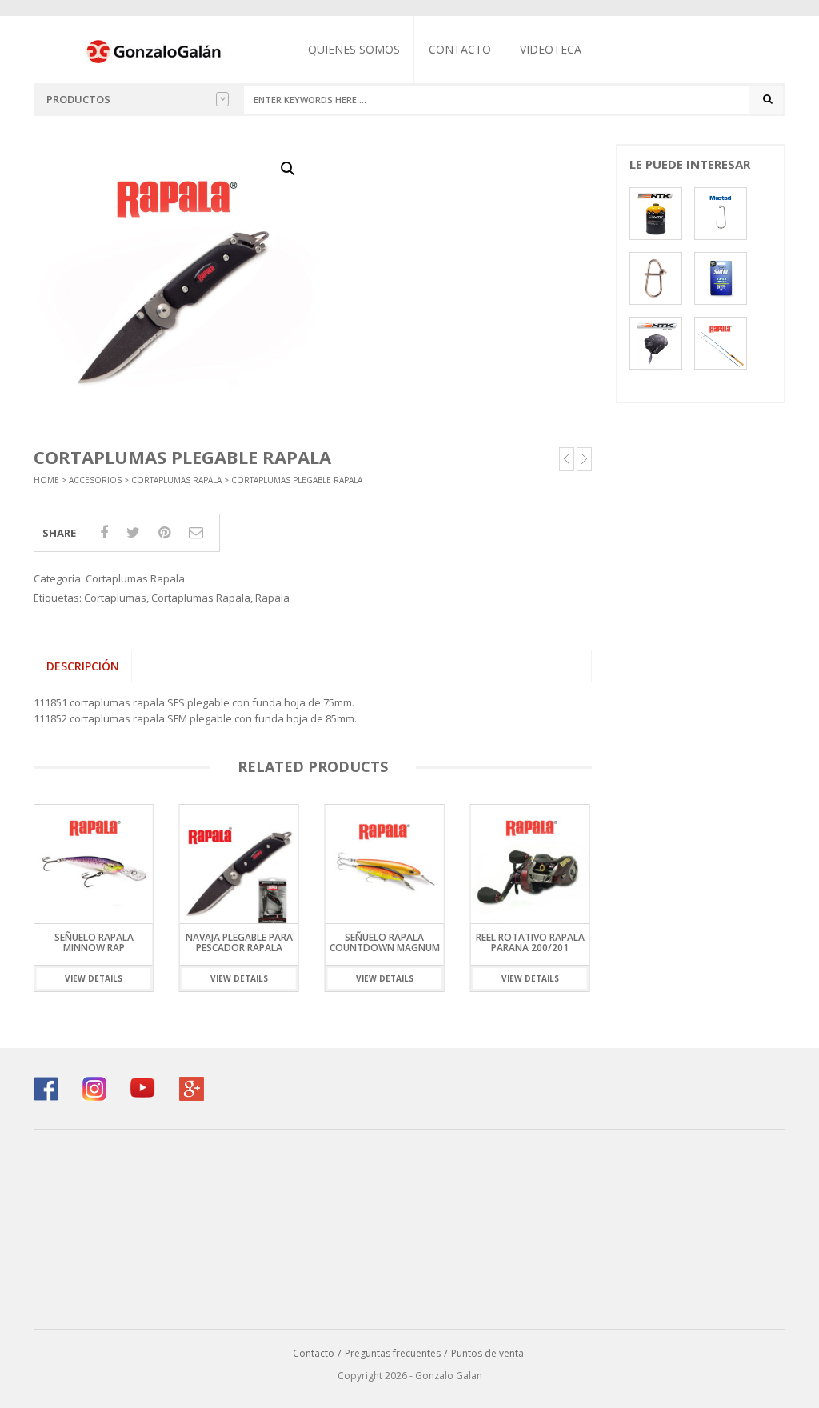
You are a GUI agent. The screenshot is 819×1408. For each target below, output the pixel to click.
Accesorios (95, 480)
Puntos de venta (487, 1353)
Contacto (460, 49)
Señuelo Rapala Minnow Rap (553, 942)
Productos (78, 99)
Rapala (272, 597)
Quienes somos (354, 49)
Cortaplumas (115, 597)
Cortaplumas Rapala (176, 480)
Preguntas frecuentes (393, 1353)
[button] (288, 168)
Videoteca (550, 49)
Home (46, 480)
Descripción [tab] (82, 666)
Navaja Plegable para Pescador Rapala (117, 942)
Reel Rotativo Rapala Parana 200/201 (408, 942)
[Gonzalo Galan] (154, 50)
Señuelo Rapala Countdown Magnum (263, 942)
